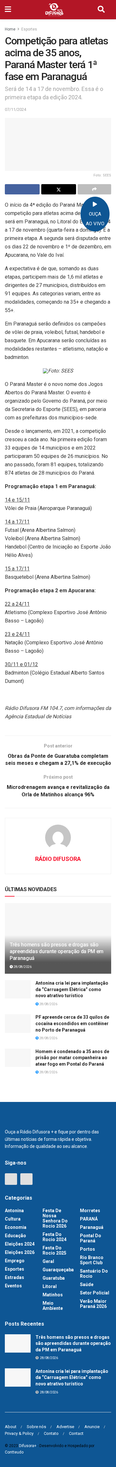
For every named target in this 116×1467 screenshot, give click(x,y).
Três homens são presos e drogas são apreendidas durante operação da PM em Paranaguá (56, 951)
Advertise (65, 1426)
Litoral (50, 1286)
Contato (51, 1433)
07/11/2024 (15, 109)
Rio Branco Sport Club (91, 1260)
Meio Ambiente (53, 1306)
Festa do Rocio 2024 (54, 1237)
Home (10, 29)
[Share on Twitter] (58, 189)
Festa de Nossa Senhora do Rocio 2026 (55, 1218)
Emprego (14, 1260)
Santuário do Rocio (94, 1273)
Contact (76, 1433)
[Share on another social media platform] (94, 189)
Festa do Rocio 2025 (54, 1250)
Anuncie (92, 1426)
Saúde (86, 1284)
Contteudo (14, 1452)
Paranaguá (91, 1227)
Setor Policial (94, 1292)
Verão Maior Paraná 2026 (93, 1304)
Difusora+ (27, 1446)
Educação (15, 1235)
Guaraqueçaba (58, 1269)
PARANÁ (89, 1218)
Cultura (13, 1218)
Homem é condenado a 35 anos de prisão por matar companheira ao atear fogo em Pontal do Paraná (72, 1058)
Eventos (13, 1285)
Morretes (90, 1210)
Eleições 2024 (19, 1244)
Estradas (14, 1277)
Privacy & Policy (19, 1433)
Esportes (29, 29)
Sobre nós (36, 1426)
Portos (87, 1249)
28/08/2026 (22, 967)
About (10, 1426)
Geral (48, 1261)
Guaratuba (54, 1278)
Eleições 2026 (19, 1252)
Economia (15, 1227)
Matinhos (53, 1294)
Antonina (14, 1210)
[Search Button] (101, 9)
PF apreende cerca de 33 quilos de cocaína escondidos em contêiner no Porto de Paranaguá (72, 1023)
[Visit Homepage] (54, 9)
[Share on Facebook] (22, 189)
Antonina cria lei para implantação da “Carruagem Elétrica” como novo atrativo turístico (71, 989)
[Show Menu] (8, 9)
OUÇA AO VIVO (95, 219)
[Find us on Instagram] (26, 1179)
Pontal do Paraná (90, 1238)
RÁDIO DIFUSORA (58, 858)
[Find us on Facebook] (11, 1179)
